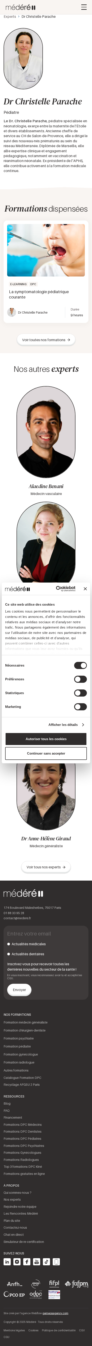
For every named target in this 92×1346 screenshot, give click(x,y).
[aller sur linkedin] (7, 1261)
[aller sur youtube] (36, 1261)
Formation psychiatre (19, 1038)
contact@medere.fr (17, 918)
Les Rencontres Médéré (21, 1213)
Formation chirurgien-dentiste (25, 1030)
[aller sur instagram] (17, 1261)
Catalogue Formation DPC (22, 1078)
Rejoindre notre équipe (20, 1206)
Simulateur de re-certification (24, 1242)
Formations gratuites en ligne (24, 1174)
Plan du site (12, 1220)
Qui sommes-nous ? (17, 1192)
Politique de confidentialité (58, 1330)
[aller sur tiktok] (46, 1261)
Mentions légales (14, 1330)
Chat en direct (14, 1234)
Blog (7, 1103)
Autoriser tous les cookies (46, 739)
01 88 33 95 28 (14, 913)
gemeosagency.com (55, 1313)
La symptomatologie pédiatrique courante (39, 294)
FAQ (7, 1110)
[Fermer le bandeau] (85, 588)
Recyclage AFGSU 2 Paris (22, 1084)
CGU (6, 1337)
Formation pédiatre (17, 1046)
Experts (10, 16)
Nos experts (12, 1199)
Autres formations (16, 1070)
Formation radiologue (19, 1062)
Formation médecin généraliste (26, 1022)
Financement (13, 1117)
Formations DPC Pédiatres (22, 1138)
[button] (83, 7)
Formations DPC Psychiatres (24, 1146)
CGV (82, 1330)
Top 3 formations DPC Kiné (23, 1166)
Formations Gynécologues (22, 1152)
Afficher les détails (63, 725)
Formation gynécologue (21, 1054)
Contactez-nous (15, 1227)
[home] (19, 7)
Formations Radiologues (21, 1160)
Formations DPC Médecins (23, 1124)
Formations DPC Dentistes (23, 1131)
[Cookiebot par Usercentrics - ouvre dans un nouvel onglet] (56, 589)
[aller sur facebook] (26, 1261)
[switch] (80, 679)
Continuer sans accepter (46, 753)
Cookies (33, 1330)
